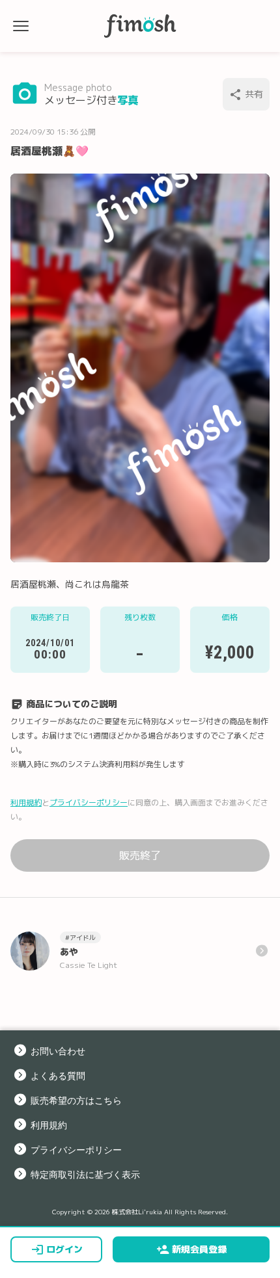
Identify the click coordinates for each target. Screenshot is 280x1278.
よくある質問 (58, 1075)
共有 (254, 94)
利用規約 (26, 802)
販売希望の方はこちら (76, 1099)
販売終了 (140, 855)
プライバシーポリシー (88, 802)
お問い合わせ (58, 1050)
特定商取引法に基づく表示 (85, 1174)
